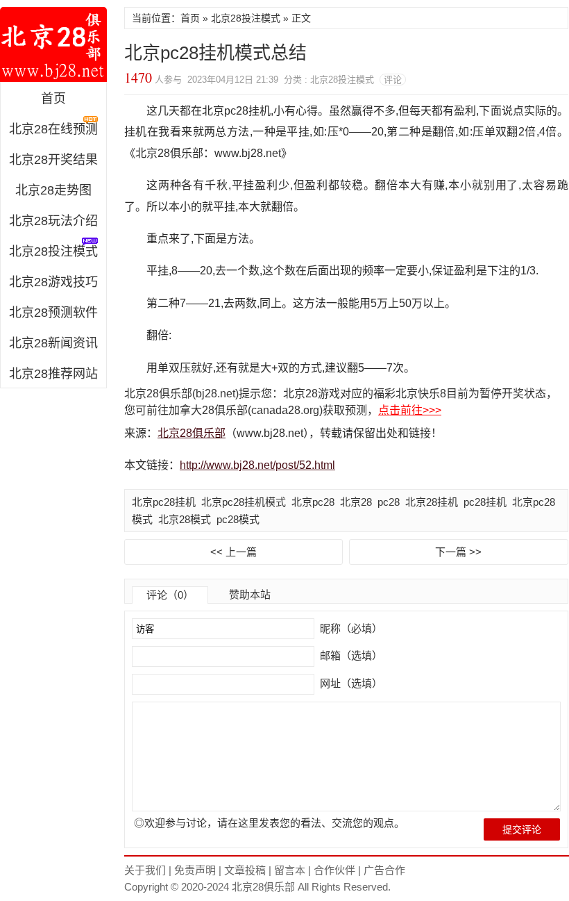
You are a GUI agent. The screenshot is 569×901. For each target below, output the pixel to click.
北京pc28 (312, 502)
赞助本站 (250, 594)
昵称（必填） (349, 628)
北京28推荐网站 (53, 374)
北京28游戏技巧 (53, 282)
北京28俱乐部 (53, 44)
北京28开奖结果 (53, 160)
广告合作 (384, 870)
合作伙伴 (334, 870)
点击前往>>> (409, 410)
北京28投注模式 (245, 18)
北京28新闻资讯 (53, 343)
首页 (53, 99)
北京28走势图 (53, 190)
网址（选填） (349, 683)
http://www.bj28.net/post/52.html (257, 465)
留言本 (289, 870)
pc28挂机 (485, 502)
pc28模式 (238, 519)
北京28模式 (184, 519)
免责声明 (195, 870)
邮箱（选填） (349, 655)
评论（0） (170, 595)
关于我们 (145, 870)
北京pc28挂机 (164, 502)
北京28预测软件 (53, 313)
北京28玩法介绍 (53, 221)
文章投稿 (245, 870)
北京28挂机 (431, 502)
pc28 (388, 502)
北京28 (356, 502)
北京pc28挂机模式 (243, 502)
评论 (393, 79)
